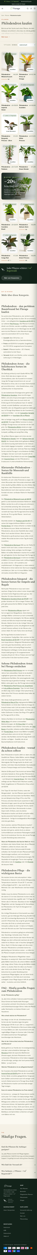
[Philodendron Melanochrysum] (9, 62)
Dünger (22, 1200)
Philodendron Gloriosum (12, 545)
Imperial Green (9, 459)
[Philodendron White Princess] (27, 123)
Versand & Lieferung (26, 1210)
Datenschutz (7, 1233)
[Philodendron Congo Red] (9, 243)
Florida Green (6, 526)
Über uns (22, 1216)
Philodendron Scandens (9, 395)
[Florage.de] (15, 8)
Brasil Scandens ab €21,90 (10, 640)
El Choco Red (20, 724)
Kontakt (22, 1213)
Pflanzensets (23, 1197)
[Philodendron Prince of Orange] (27, 62)
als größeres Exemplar (12, 688)
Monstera (4, 1053)
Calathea (18, 862)
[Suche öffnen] (28, 8)
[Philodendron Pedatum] (9, 154)
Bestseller (23, 1191)
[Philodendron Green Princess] (27, 243)
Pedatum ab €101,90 (23, 521)
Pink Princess (14, 324)
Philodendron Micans (15, 610)
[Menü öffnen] (2, 8)
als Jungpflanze (27, 686)
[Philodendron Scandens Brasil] (9, 212)
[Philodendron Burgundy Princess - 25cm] (9, 123)
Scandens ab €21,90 (26, 321)
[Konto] (31, 8)
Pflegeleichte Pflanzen (26, 1194)
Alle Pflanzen (24, 1188)
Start (2, 15)
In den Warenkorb (11, 131)
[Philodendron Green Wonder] (27, 154)
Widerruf (6, 1236)
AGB (5, 1230)
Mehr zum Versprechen (11, 278)
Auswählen (13, 69)
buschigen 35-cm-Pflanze (21, 415)
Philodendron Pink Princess (13, 670)
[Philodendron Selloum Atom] (27, 212)
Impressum (7, 1227)
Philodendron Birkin (14, 427)
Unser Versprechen (9, 1210)
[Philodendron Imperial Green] (9, 93)
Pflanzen (7, 15)
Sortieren (14, 45)
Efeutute (30, 862)
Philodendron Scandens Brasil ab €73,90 (14, 599)
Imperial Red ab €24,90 (9, 1073)
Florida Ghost (8, 732)
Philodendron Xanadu (8, 439)
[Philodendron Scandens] (27, 93)
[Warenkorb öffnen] (35, 8)
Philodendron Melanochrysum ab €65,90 (17, 499)
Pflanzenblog (23, 1219)
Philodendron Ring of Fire (9, 702)
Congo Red (31, 456)
